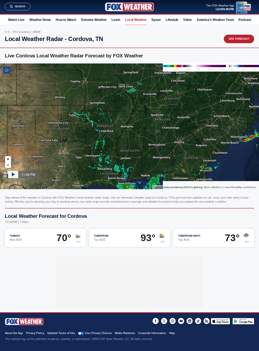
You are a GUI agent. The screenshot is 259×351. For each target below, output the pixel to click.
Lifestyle (172, 19)
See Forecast (239, 38)
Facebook (156, 321)
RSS (207, 321)
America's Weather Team (215, 19)
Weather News (40, 19)
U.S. (8, 31)
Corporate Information (152, 333)
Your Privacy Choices (98, 333)
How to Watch (66, 19)
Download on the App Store (220, 321)
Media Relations (125, 333)
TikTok (198, 321)
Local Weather (135, 19)
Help (172, 333)
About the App (14, 333)
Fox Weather (129, 6)
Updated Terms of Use (61, 333)
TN (15, 31)
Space (156, 19)
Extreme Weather (94, 19)
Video (187, 19)
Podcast (245, 19)
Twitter (164, 321)
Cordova (25, 31)
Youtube (181, 321)
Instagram (173, 321)
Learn (115, 19)
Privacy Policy (35, 333)
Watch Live (16, 19)
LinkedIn (190, 321)
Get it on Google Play (243, 321)
